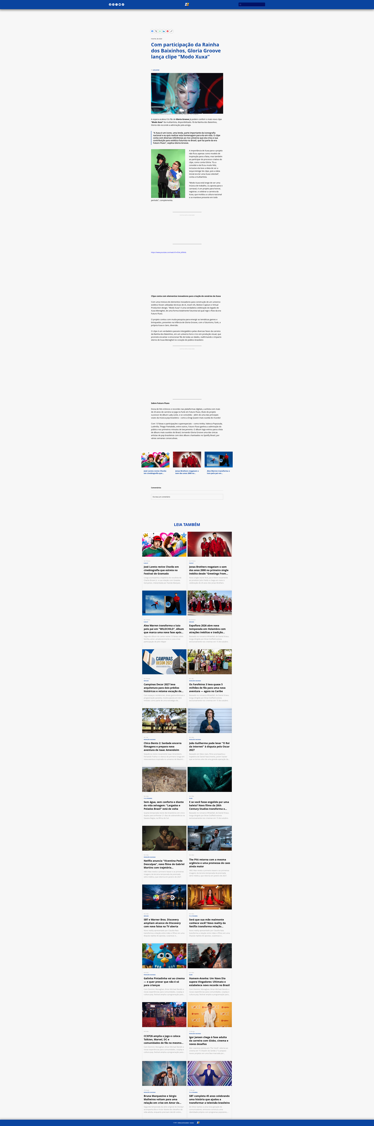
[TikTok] (123, 4)
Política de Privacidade (183, 1122)
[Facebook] (110, 4)
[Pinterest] (167, 31)
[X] (116, 4)
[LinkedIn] (164, 31)
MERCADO (191, 622)
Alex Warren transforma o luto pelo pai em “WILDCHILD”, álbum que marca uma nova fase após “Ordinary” (218, 472)
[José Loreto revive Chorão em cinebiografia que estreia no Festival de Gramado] (155, 459)
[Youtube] (120, 4)
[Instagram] (113, 4)
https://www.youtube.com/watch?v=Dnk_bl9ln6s (168, 252)
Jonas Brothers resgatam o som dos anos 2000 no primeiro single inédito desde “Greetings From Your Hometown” (187, 472)
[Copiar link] (171, 31)
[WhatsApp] (160, 31)
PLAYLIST (146, 563)
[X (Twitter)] (156, 31)
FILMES (191, 798)
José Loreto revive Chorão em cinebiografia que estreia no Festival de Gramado (155, 472)
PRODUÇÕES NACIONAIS (195, 680)
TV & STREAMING (148, 798)
